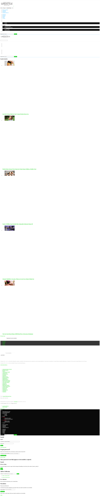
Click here (15, 401)
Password (2, 443)
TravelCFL (4, 391)
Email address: (2, 489)
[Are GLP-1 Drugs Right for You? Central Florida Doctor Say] (51, 87)
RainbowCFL (4, 388)
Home (3, 405)
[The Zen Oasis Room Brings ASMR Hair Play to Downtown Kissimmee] (51, 306)
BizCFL (3, 371)
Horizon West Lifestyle (6, 380)
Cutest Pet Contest (8, 26)
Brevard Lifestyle (5, 370)
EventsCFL (4, 374)
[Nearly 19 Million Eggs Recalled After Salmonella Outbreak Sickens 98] (51, 197)
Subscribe (4, 11)
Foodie (6, 22)
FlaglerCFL (4, 375)
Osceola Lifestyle (5, 387)
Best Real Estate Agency (9, 27)
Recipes (6, 23)
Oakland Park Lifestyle (6, 386)
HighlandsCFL (4, 378)
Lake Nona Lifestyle (5, 382)
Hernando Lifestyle (5, 377)
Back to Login (2, 457)
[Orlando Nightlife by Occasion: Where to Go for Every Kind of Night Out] (51, 251)
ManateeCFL (4, 384)
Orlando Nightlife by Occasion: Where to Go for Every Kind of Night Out (18, 279)
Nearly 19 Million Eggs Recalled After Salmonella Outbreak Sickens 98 (17, 224)
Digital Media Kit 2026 (6, 411)
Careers (3, 31)
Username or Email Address (5, 441)
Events (3, 24)
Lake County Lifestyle (6, 381)
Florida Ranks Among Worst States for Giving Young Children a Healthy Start (19, 169)
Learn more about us (3, 364)
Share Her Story (7, 30)
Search (15, 56)
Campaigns (4, 28)
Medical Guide (7, 29)
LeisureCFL (4, 383)
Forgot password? (3, 447)
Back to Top (2, 408)
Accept (1, 468)
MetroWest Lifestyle (5, 385)
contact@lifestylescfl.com (7, 396)
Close (1, 409)
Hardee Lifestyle (5, 376)
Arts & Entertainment (6, 20)
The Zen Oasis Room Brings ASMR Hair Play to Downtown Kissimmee (17, 334)
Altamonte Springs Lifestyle (7, 369)
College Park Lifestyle (6, 372)
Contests (3, 25)
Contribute (4, 10)
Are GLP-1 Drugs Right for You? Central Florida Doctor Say (15, 114)
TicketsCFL (4, 390)
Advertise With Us (5, 12)
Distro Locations (5, 9)
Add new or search (3, 473)
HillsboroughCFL (5, 379)
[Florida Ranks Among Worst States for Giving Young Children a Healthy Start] (51, 142)
